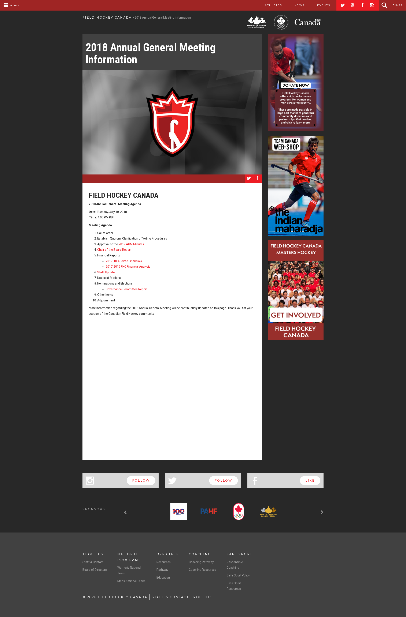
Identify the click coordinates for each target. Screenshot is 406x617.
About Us (92, 554)
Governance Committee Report (126, 289)
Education (163, 577)
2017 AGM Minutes (131, 244)
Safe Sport (239, 554)
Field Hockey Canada (107, 17)
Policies (203, 597)
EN (395, 5)
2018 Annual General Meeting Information (151, 53)
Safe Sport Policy (238, 575)
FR (401, 5)
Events (323, 5)
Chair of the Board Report (114, 249)
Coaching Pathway (201, 562)
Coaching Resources (202, 569)
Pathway (162, 569)
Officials (167, 554)
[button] (126, 512)
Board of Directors (94, 569)
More (14, 5)
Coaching (200, 554)
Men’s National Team (131, 581)
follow (141, 480)
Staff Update (106, 272)
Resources (163, 562)
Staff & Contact (92, 562)
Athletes (273, 5)
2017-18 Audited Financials (124, 261)
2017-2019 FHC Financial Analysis (128, 266)
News (299, 5)
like (310, 480)
